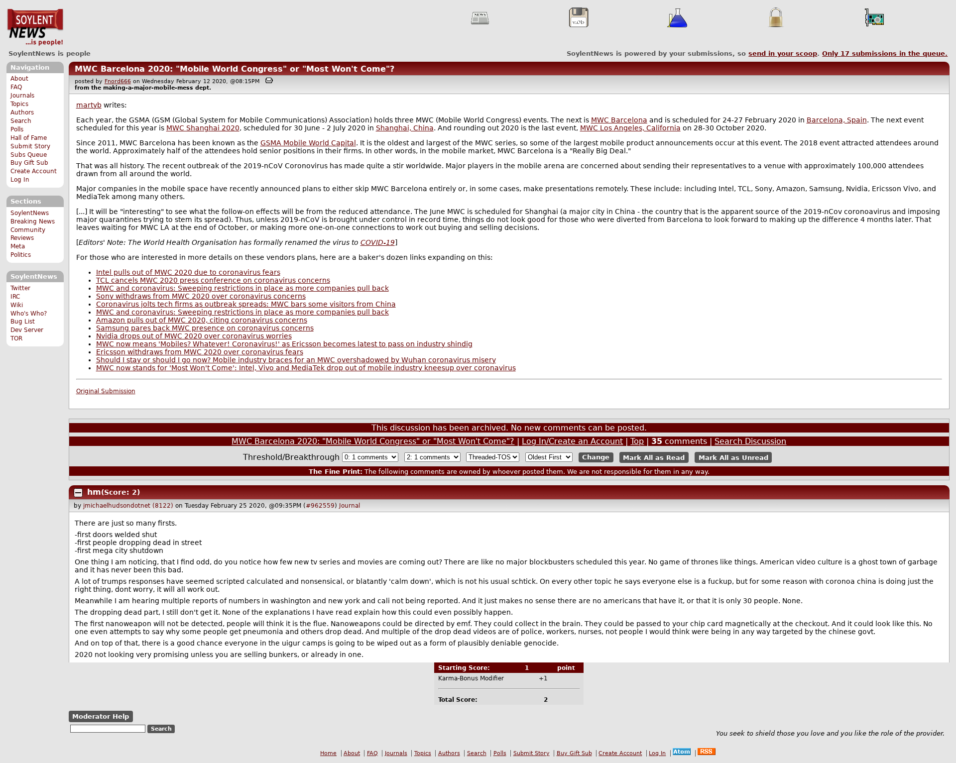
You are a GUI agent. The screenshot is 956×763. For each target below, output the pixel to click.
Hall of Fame (28, 137)
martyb (89, 105)
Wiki (16, 305)
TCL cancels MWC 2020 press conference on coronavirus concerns (213, 280)
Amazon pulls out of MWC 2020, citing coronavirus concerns (201, 320)
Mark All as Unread (733, 457)
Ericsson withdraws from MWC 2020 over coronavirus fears (199, 352)
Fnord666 (118, 81)
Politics (20, 254)
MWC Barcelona (619, 120)
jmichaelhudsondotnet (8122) (128, 505)
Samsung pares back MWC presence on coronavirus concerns (205, 328)
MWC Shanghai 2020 (202, 128)
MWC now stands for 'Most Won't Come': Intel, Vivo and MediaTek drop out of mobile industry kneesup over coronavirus (306, 368)
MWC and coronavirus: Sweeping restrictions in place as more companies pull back (242, 288)
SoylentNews (35, 27)
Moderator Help (100, 716)
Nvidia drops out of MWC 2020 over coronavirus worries (194, 336)
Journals (22, 95)
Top (637, 441)
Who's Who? (28, 313)
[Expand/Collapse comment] (78, 492)
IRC (15, 296)
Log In (19, 179)
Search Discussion (750, 441)
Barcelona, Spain (837, 120)
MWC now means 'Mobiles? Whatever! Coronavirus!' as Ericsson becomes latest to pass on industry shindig (284, 344)
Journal (349, 505)
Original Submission (105, 391)
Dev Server (26, 330)
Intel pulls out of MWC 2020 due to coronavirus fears (188, 272)
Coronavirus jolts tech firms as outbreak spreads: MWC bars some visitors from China (246, 304)
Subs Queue (28, 154)
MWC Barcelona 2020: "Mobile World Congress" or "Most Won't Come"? (234, 69)
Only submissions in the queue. (885, 53)
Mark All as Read (654, 457)
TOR (16, 338)
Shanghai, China (405, 128)
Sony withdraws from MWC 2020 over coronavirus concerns (201, 296)
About (19, 78)
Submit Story (30, 146)
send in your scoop (782, 53)
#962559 (320, 505)
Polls (16, 129)
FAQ (16, 87)
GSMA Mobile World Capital (308, 143)
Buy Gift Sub (29, 162)
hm (94, 492)
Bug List (22, 321)
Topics (19, 104)
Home (328, 753)
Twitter (20, 288)
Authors (22, 112)
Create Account (33, 171)
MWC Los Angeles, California (630, 128)
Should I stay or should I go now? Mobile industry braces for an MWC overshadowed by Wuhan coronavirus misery (296, 360)
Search (20, 120)
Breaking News (32, 221)
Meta (17, 246)
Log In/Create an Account (572, 441)
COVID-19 (377, 242)
